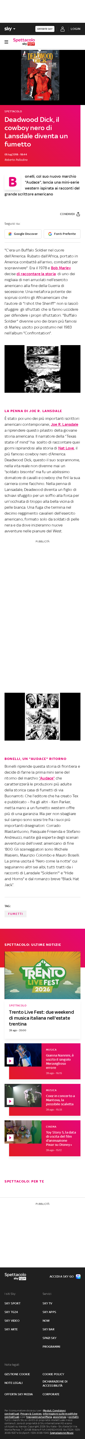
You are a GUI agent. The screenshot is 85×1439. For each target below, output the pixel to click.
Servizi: (47, 1293)
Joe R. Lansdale (64, 424)
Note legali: (12, 1364)
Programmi (51, 1346)
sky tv (47, 1303)
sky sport (12, 1303)
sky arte (11, 1329)
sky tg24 (11, 1312)
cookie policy (53, 1374)
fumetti (15, 914)
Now (46, 1320)
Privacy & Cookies (31, 1413)
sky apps (49, 1312)
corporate (51, 1394)
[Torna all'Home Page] (24, 42)
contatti (73, 1416)
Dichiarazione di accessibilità (55, 1383)
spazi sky (50, 1338)
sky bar (48, 1329)
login (75, 29)
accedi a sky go (62, 1276)
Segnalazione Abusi (62, 1432)
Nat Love (66, 448)
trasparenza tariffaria (39, 1416)
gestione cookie (17, 1374)
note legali (13, 1383)
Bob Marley (61, 268)
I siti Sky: (10, 1293)
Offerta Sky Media (19, 1394)
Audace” (47, 778)
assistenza (59, 1416)
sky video (12, 1320)
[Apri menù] (6, 42)
